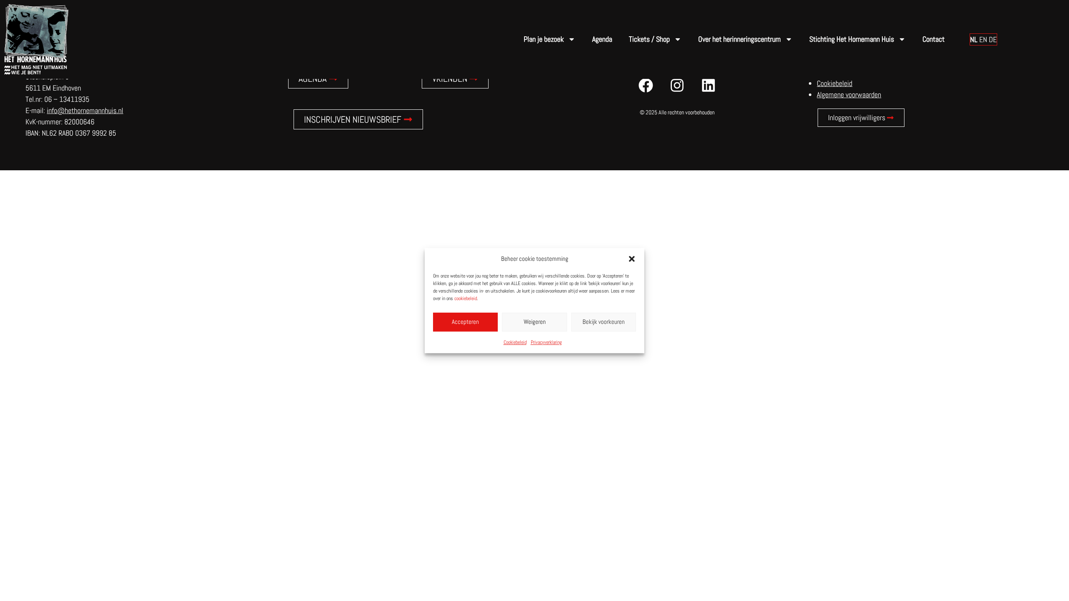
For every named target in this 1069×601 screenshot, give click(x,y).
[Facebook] (646, 85)
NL (974, 39)
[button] (632, 259)
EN (983, 39)
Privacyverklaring (546, 342)
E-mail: (74, 110)
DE (993, 39)
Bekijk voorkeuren (604, 322)
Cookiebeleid (515, 342)
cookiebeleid (465, 298)
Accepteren (465, 322)
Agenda (602, 39)
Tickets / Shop (649, 39)
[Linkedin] (708, 85)
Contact (933, 39)
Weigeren (535, 322)
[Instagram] (677, 85)
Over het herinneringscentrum (739, 39)
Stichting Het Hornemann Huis (851, 39)
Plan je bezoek (544, 39)
